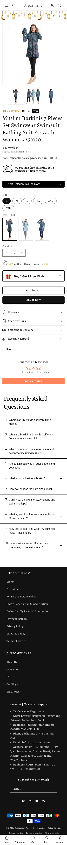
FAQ (9, 676)
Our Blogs (12, 684)
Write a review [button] (33, 381)
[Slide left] (3, 97)
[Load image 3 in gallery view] (51, 96)
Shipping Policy (16, 633)
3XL (8, 208)
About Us (12, 662)
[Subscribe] (53, 789)
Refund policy (54, 828)
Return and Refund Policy (21, 596)
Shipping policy (53, 833)
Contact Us (13, 669)
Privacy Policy (15, 626)
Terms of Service (16, 641)
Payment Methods (17, 618)
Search (10, 581)
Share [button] (9, 349)
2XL (50, 200)
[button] (6, 5)
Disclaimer (13, 589)
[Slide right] (63, 97)
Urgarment (19, 828)
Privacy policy (16, 833)
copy (35, 111)
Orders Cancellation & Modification (27, 604)
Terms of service (34, 833)
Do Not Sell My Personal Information (28, 611)
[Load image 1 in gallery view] (16, 96)
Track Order (14, 691)
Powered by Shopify (35, 828)
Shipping (6, 152)
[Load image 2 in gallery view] (33, 96)
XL (38, 200)
